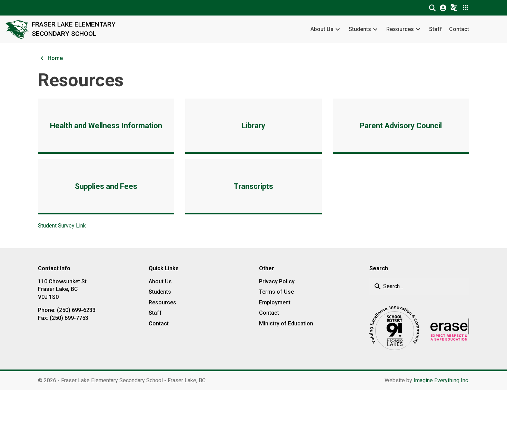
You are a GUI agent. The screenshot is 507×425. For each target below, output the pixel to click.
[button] (432, 7)
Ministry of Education (286, 323)
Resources (400, 29)
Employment (274, 302)
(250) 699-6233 (76, 310)
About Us (322, 29)
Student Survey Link (62, 225)
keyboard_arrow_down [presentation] (338, 29)
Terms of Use (276, 292)
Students (360, 29)
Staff (435, 29)
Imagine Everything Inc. (441, 380)
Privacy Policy (277, 281)
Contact (459, 29)
